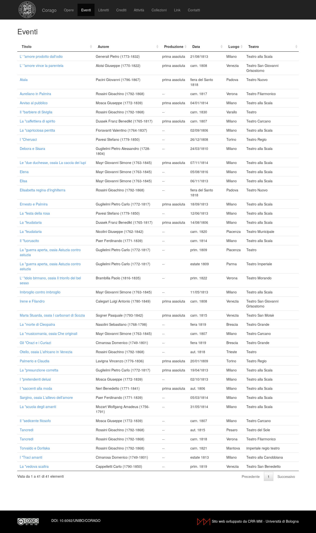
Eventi (86, 9)
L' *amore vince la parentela (41, 65)
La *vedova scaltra (34, 466)
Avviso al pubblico (34, 102)
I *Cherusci (28, 139)
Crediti (121, 9)
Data (196, 46)
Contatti (194, 9)
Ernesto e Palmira (34, 204)
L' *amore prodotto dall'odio (41, 56)
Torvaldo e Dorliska (35, 448)
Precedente (251, 476)
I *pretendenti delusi (35, 379)
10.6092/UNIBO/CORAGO (79, 520)
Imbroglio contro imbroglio (40, 291)
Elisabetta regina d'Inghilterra (42, 189)
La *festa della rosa (35, 213)
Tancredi (26, 429)
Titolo (27, 46)
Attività (139, 9)
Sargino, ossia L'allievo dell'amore (46, 397)
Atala (24, 79)
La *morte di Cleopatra (37, 324)
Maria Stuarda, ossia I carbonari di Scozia (52, 315)
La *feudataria (31, 222)
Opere (69, 9)
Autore (103, 46)
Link (177, 9)
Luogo (233, 46)
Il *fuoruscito (29, 240)
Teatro (253, 46)
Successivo (286, 476)
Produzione (173, 46)
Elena (24, 171)
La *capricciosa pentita (37, 130)
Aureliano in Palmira (35, 93)
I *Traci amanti (31, 457)
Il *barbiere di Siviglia (36, 111)
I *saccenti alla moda (36, 388)
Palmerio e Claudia (34, 360)
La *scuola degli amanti (38, 406)
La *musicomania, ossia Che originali (48, 333)
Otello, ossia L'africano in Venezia (46, 351)
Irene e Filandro (32, 301)
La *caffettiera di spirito (37, 121)
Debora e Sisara (32, 148)
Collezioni (159, 9)
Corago (49, 10)
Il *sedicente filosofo (35, 420)
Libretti (103, 9)
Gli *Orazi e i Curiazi (35, 342)
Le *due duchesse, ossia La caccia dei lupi (53, 162)
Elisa (23, 180)
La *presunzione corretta (39, 370)
